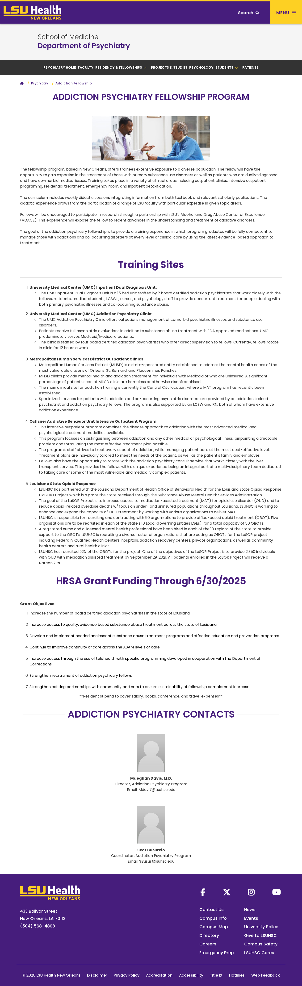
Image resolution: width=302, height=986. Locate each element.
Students (224, 67)
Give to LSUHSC (260, 935)
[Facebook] (203, 892)
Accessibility (191, 975)
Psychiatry (39, 83)
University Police (261, 927)
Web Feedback (265, 975)
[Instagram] (251, 892)
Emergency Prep (216, 953)
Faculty (85, 67)
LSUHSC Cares (259, 953)
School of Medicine (68, 37)
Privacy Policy (126, 975)
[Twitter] (227, 892)
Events (251, 918)
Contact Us (211, 909)
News (250, 909)
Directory (209, 935)
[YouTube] (276, 892)
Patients (250, 67)
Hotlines (237, 975)
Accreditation (159, 975)
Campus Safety (260, 944)
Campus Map (213, 927)
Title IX (216, 975)
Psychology (201, 67)
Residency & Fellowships (118, 67)
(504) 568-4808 (37, 926)
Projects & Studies (169, 67)
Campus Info (213, 918)
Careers (207, 944)
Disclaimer (97, 975)
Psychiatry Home (59, 67)
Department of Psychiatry (84, 46)
